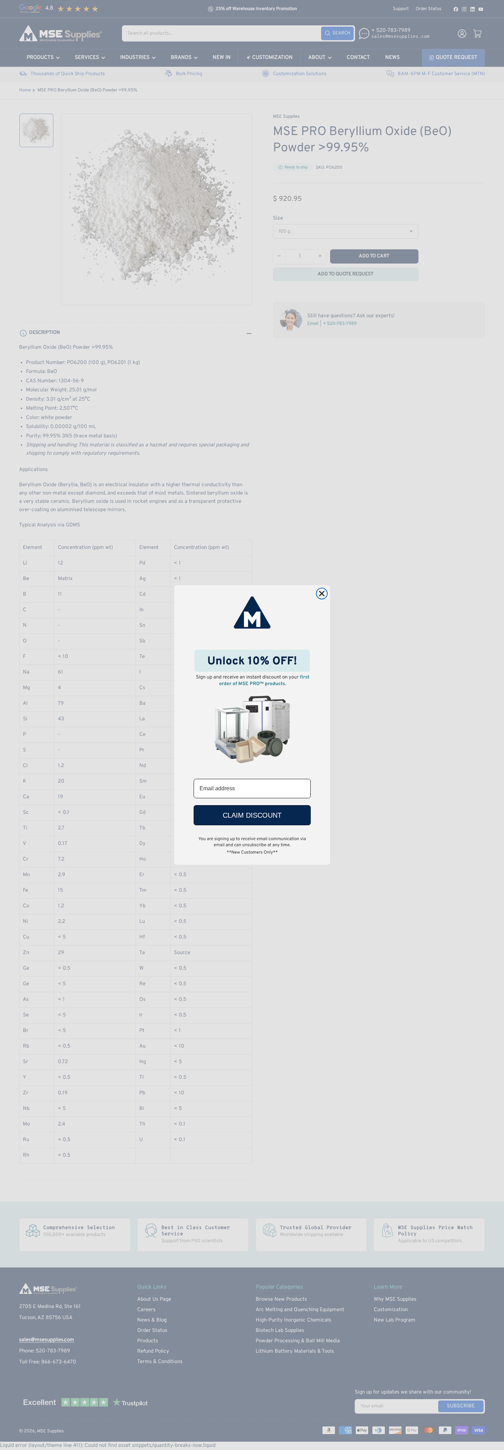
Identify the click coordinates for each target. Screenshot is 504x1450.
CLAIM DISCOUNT (252, 815)
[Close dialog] (321, 593)
